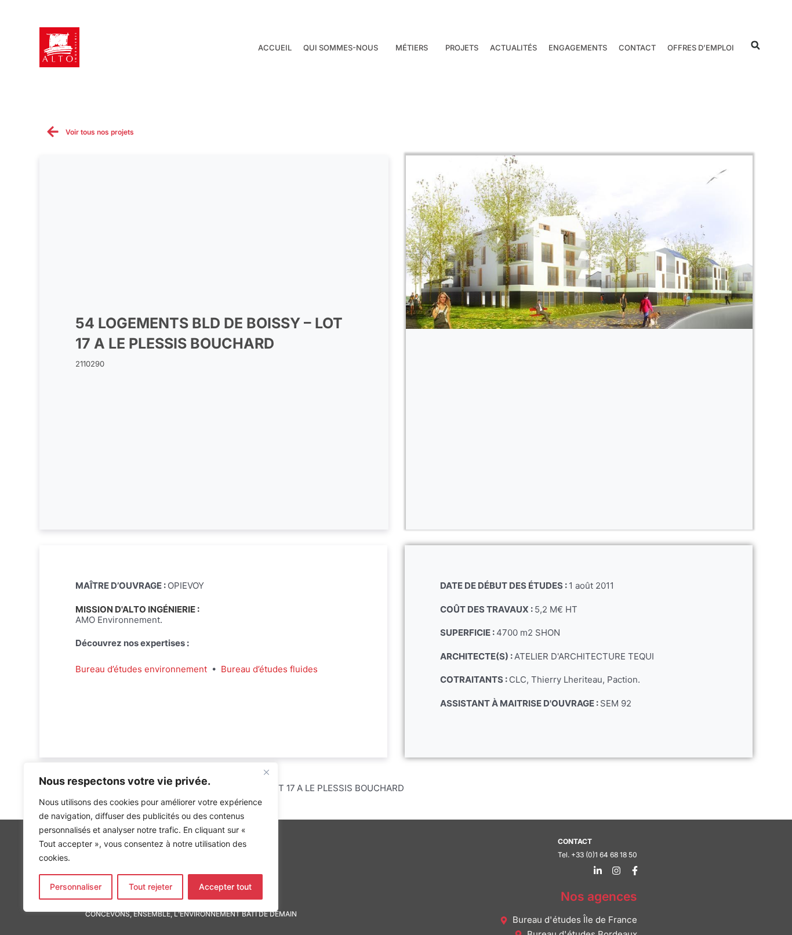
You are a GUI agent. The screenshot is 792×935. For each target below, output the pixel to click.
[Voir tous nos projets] (52, 131)
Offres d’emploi (700, 47)
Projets (461, 47)
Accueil (275, 47)
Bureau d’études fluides (269, 669)
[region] (150, 837)
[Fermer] (266, 772)
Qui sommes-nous (340, 47)
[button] (755, 45)
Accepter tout (225, 886)
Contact (637, 47)
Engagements (577, 47)
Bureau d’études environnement (141, 669)
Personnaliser (75, 886)
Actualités (513, 47)
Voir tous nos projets (100, 132)
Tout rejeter (150, 886)
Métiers (411, 47)
